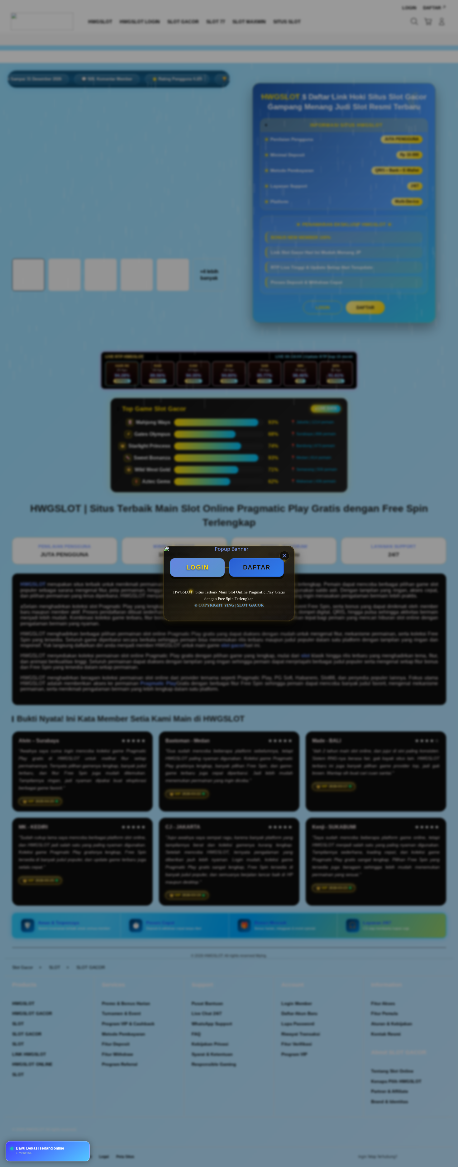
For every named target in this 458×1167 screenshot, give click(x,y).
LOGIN (197, 567)
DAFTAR (256, 567)
